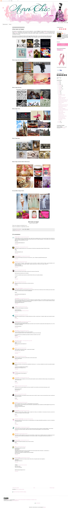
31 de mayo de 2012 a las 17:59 (24, 377)
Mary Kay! (59, 96)
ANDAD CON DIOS (18, 256)
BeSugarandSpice (17, 440)
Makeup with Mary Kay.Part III (62, 101)
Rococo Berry (17, 330)
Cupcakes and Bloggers (61, 108)
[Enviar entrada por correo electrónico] (23, 229)
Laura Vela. (60, 103)
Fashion (10, 24)
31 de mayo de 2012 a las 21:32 (24, 410)
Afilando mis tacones (18, 321)
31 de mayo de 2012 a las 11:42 (24, 298)
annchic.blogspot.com (15, 500)
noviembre (60, 86)
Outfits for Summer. (61, 102)
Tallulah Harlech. (60, 113)
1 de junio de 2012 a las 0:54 (23, 433)
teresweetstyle (17, 377)
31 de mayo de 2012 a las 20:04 (22, 402)
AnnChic (64, 33)
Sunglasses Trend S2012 (62, 97)
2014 (58, 81)
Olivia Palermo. (60, 107)
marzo (60, 122)
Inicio (34, 487)
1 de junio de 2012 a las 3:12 (21, 446)
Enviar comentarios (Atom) (20, 489)
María (16, 356)
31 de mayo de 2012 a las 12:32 (22, 306)
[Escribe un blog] (25, 229)
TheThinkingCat (17, 410)
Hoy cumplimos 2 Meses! (62, 118)
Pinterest (15, 32)
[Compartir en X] (26, 229)
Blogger (44, 507)
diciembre (60, 85)
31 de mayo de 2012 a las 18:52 (21, 394)
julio (59, 91)
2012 (58, 84)
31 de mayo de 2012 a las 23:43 (24, 427)
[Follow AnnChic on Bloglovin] (60, 50)
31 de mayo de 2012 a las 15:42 (22, 362)
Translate (64, 127)
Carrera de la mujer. (61, 114)
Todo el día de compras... (18, 340)
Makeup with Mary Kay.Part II (62, 106)
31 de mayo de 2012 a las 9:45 (22, 261)
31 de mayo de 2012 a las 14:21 (24, 330)
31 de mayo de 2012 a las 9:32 (25, 256)
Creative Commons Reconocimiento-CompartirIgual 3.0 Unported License (25, 499)
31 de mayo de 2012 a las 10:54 (27, 288)
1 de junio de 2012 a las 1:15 (25, 440)
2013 (58, 82)
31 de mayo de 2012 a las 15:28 (21, 356)
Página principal (5, 24)
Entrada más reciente (16, 487)
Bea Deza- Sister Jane (61, 98)
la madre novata (17, 427)
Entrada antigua (52, 487)
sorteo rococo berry (17, 336)
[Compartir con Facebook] (27, 229)
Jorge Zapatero (17, 298)
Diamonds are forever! (25, 310)
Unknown (16, 261)
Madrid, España (18, 230)
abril (59, 121)
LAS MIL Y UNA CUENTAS (19, 288)
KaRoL (16, 362)
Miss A (16, 446)
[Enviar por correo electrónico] (24, 229)
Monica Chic (17, 433)
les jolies (16, 306)
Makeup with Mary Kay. (61, 112)
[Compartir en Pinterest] (28, 229)
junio (59, 92)
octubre (60, 87)
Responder (16, 253)
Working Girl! (60, 119)
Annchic (8, 499)
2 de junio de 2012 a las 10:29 (25, 457)
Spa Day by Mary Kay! (61, 117)
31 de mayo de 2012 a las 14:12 (26, 321)
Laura (16, 394)
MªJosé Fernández (17, 457)
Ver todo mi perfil (59, 39)
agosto (60, 90)
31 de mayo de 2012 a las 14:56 (27, 340)
